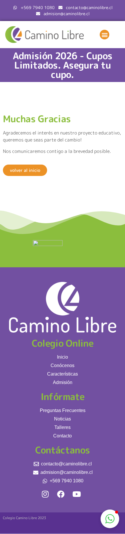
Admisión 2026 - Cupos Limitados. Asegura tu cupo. (62, 65)
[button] (104, 34)
